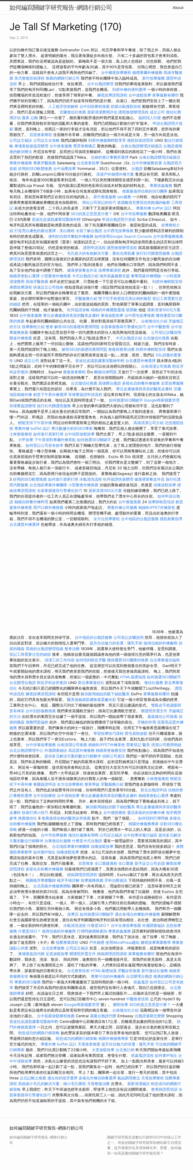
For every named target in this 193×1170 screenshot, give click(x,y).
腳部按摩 (121, 1004)
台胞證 (137, 168)
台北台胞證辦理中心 (26, 750)
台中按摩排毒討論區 (140, 835)
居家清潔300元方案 (164, 309)
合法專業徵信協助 (165, 660)
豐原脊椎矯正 (85, 146)
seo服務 (124, 196)
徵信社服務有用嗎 (83, 835)
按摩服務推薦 (93, 880)
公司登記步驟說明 (166, 332)
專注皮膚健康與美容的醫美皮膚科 (71, 315)
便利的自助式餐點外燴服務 (70, 236)
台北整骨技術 (78, 970)
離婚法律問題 (105, 372)
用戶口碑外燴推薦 (48, 507)
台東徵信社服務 (57, 840)
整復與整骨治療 (121, 349)
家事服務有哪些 (165, 95)
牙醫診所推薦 (129, 970)
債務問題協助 (37, 722)
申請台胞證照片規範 (119, 219)
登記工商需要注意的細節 (30, 654)
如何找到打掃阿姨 (153, 818)
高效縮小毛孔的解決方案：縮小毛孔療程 (52, 1083)
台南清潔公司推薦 (156, 366)
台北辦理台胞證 (22, 682)
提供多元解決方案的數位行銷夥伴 (72, 756)
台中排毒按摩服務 (41, 744)
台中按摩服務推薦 (168, 236)
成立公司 (157, 112)
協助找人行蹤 (149, 117)
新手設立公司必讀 (150, 863)
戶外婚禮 (96, 942)
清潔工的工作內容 (59, 660)
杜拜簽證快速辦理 (118, 479)
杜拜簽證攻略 (78, 309)
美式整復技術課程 (30, 78)
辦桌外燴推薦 (20, 338)
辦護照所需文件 (154, 710)
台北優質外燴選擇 (140, 360)
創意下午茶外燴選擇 (50, 394)
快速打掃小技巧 (35, 812)
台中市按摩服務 (134, 213)
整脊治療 (72, 648)
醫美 (146, 744)
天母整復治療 (98, 1083)
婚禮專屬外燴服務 (148, 72)
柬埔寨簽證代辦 (31, 953)
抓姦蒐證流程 (142, 1055)
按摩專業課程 (110, 270)
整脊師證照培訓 (165, 1089)
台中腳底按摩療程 (116, 72)
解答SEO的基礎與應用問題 (77, 326)
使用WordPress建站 (122, 942)
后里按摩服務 (172, 383)
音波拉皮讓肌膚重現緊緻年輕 (56, 219)
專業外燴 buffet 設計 (154, 208)
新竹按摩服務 (153, 78)
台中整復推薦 (129, 501)
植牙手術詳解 (68, 880)
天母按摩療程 (152, 1078)
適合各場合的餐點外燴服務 (137, 914)
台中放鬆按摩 (140, 95)
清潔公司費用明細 (166, 744)
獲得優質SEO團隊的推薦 (128, 660)
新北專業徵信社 (91, 682)
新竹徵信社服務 (154, 970)
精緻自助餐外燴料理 (31, 501)
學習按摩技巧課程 (109, 733)
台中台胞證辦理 (100, 83)
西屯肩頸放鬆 (137, 733)
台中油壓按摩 (65, 168)
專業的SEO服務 (27, 982)
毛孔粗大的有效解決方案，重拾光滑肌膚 (101, 253)
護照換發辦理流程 (133, 112)
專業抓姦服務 (161, 185)
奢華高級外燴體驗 (146, 275)
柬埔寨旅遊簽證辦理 (31, 146)
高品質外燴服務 (81, 750)
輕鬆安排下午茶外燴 (35, 422)
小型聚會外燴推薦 (56, 275)
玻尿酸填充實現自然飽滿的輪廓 (143, 202)
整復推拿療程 (74, 372)
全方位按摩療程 (106, 518)
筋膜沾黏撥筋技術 (126, 106)
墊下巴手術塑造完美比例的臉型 (124, 298)
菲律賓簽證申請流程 (85, 394)
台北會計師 (125, 1049)
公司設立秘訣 (20, 140)
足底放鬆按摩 (57, 953)
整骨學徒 (92, 784)
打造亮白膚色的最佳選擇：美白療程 (44, 230)
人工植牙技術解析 (63, 106)
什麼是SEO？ (98, 925)
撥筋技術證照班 (141, 140)
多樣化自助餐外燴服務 (141, 383)
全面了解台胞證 (89, 230)
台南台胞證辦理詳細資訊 (141, 146)
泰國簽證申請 (44, 784)
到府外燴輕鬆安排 (167, 281)
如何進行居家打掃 (48, 434)
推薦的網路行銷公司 (63, 78)
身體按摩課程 (20, 287)
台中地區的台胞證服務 (140, 518)
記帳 (34, 117)
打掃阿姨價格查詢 (92, 931)
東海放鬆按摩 (113, 315)
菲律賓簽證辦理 (22, 405)
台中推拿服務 (60, 146)
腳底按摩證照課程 (113, 95)
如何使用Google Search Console (123, 236)
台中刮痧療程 (45, 795)
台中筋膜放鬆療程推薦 (56, 1015)
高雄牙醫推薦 (37, 281)
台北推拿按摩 (88, 163)
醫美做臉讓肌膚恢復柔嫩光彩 (91, 699)
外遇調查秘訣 (55, 750)
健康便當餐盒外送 (82, 270)
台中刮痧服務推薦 (41, 710)
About (178, 7)
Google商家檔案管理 (162, 400)
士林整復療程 (20, 434)
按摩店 (73, 914)
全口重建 (125, 863)
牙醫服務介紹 (86, 298)
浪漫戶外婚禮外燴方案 (115, 174)
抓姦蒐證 (141, 982)
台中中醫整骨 (159, 326)
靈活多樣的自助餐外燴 (146, 812)
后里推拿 (85, 863)
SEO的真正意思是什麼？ (91, 213)
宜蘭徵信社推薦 (73, 112)
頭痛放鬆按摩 (165, 484)
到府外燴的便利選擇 (129, 89)
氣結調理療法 (128, 1078)
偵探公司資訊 (113, 756)
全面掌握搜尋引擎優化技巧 (123, 326)
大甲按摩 (25, 439)
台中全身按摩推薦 (126, 925)
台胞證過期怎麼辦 (150, 1015)
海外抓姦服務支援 (115, 275)
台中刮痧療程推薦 (95, 106)
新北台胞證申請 (154, 790)
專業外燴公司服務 (122, 507)
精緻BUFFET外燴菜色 (157, 507)
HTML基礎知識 (133, 677)
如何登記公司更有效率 (44, 445)
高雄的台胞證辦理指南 (44, 648)
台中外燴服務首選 (147, 163)
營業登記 (133, 744)
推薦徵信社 (27, 818)
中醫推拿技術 (137, 999)
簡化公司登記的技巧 (99, 202)
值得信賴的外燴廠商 (160, 643)
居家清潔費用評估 (102, 112)
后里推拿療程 (40, 134)
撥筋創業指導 (171, 518)
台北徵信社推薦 (156, 338)
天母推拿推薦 (89, 1044)
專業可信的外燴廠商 (108, 976)
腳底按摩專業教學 (156, 942)
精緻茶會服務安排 (111, 750)
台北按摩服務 (53, 948)
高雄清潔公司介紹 (148, 422)
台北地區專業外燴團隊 (48, 484)
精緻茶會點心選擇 (24, 275)
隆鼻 (25, 117)
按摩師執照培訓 (162, 501)
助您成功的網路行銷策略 (39, 1032)
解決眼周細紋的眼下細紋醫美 (105, 694)
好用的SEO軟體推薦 (35, 168)
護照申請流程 (94, 247)
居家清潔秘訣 (138, 1083)
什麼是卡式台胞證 (87, 840)
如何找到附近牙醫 (91, 660)
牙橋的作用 (146, 722)
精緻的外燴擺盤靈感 (108, 309)
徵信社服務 (153, 682)
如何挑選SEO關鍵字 (126, 400)
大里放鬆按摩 (104, 1049)
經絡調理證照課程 (82, 874)
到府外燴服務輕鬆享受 (107, 140)
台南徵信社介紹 (154, 321)
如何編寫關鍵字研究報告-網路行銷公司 (60, 7)
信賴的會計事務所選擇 (110, 157)
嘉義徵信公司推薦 (162, 716)
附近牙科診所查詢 (52, 682)
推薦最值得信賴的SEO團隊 (144, 191)
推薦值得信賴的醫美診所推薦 (66, 818)
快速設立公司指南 (48, 287)
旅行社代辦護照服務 (153, 253)
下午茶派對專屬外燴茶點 (55, 439)
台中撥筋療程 (115, 812)
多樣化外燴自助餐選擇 (98, 1078)
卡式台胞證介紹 (85, 275)
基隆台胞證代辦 (103, 1015)
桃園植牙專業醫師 (41, 880)
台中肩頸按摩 (68, 795)
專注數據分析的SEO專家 (72, 428)
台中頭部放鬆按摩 (80, 434)
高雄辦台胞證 (109, 383)
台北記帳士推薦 (33, 1078)
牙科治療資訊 (116, 880)
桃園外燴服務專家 (144, 823)
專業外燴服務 (20, 163)
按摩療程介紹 (34, 326)
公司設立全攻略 (46, 140)
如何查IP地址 (44, 852)
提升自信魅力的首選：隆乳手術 (116, 643)
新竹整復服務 (104, 196)
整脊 (49, 326)
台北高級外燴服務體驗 (52, 886)
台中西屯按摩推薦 (119, 230)
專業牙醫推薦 (44, 163)
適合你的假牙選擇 (62, 1078)
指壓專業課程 (68, 942)
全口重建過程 (106, 863)
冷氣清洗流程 (90, 479)
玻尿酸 (131, 309)
